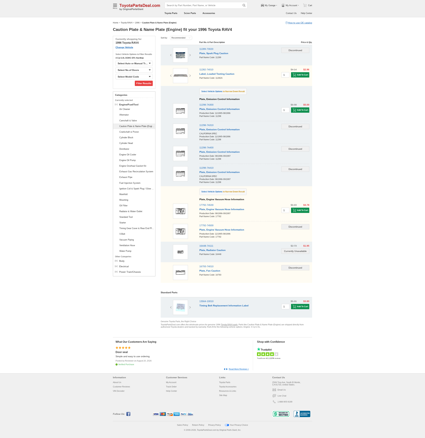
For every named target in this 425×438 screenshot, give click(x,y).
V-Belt (122, 234)
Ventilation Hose (127, 245)
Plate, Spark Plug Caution (213, 53)
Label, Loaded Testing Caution (216, 74)
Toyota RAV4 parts (229, 324)
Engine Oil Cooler (127, 154)
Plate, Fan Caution (209, 270)
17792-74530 (206, 205)
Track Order (171, 387)
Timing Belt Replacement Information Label (224, 305)
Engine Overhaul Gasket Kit (132, 166)
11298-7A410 (206, 167)
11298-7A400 (206, 147)
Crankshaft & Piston (129, 132)
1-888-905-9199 (285, 402)
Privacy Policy (214, 425)
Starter (122, 222)
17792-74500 (206, 225)
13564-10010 (206, 301)
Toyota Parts (171, 13)
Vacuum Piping (126, 240)
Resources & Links (227, 391)
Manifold (123, 194)
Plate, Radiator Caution (212, 250)
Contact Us (291, 13)
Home (115, 23)
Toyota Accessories (227, 387)
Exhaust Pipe (125, 177)
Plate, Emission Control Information (219, 109)
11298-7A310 (206, 125)
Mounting (123, 200)
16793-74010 (206, 266)
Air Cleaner (124, 109)
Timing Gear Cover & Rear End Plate (136, 228)
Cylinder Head (126, 143)
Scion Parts (190, 13)
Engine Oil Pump (127, 160)
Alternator (124, 115)
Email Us (282, 390)
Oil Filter (123, 205)
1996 (137, 23)
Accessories (209, 13)
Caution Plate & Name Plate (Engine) (136, 126)
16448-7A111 (206, 245)
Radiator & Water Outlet (130, 211)
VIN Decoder (119, 391)
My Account (171, 382)
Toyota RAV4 (126, 23)
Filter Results (143, 83)
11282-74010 (206, 69)
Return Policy (198, 425)
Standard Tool (126, 217)
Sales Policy (182, 425)
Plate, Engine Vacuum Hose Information (221, 209)
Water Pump (125, 251)
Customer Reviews (121, 387)
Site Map (223, 395)
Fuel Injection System (129, 183)
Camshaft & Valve (128, 120)
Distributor (124, 149)
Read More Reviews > (239, 369)
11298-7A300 (206, 104)
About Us (117, 382)
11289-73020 (206, 49)
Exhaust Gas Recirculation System (136, 171)
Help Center (306, 13)
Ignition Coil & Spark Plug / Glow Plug (136, 188)
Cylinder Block (126, 137)
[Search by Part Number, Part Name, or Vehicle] (244, 5)
